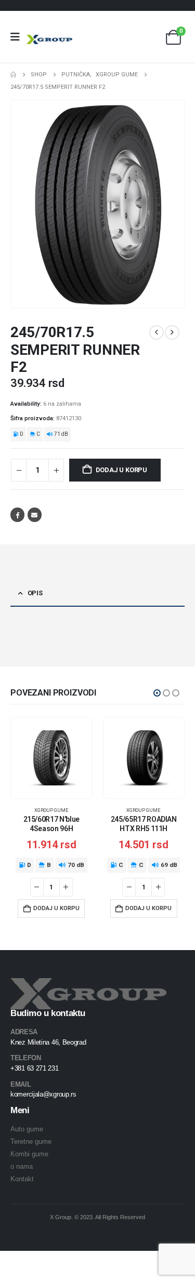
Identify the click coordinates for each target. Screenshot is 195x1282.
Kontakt (22, 1179)
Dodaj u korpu (121, 470)
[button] (157, 693)
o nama (21, 1166)
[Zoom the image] (88, 984)
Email (35, 515)
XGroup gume (51, 810)
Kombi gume (29, 1154)
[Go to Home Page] (13, 75)
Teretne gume (30, 1141)
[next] (172, 332)
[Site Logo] (49, 39)
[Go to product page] (51, 757)
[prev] (156, 332)
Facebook (17, 515)
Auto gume (26, 1129)
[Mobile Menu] (18, 37)
